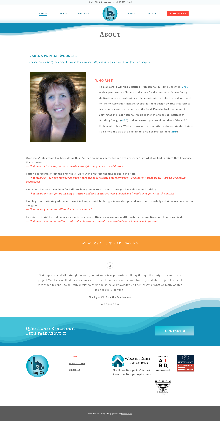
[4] (108, 304)
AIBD (124, 120)
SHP (174, 131)
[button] (174, 331)
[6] (113, 304)
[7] (115, 304)
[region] (110, 284)
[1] (102, 304)
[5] (111, 304)
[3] (106, 304)
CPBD (185, 86)
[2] (104, 304)
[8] (118, 304)
